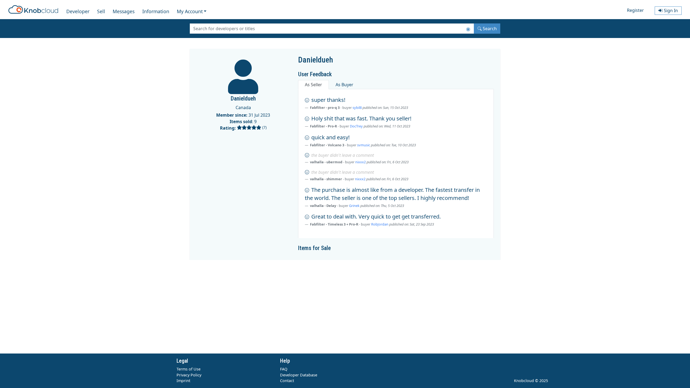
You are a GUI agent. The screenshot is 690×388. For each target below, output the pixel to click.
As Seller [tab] (313, 85)
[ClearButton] (468, 29)
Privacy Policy (189, 374)
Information (155, 11)
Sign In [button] (670, 10)
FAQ (283, 369)
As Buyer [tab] (344, 85)
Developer (77, 11)
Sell (101, 11)
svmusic (363, 145)
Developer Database (298, 374)
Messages (123, 11)
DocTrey (356, 126)
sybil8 (357, 107)
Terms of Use (189, 369)
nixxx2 (360, 162)
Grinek (354, 205)
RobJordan (379, 224)
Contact (287, 380)
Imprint (183, 380)
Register (635, 10)
